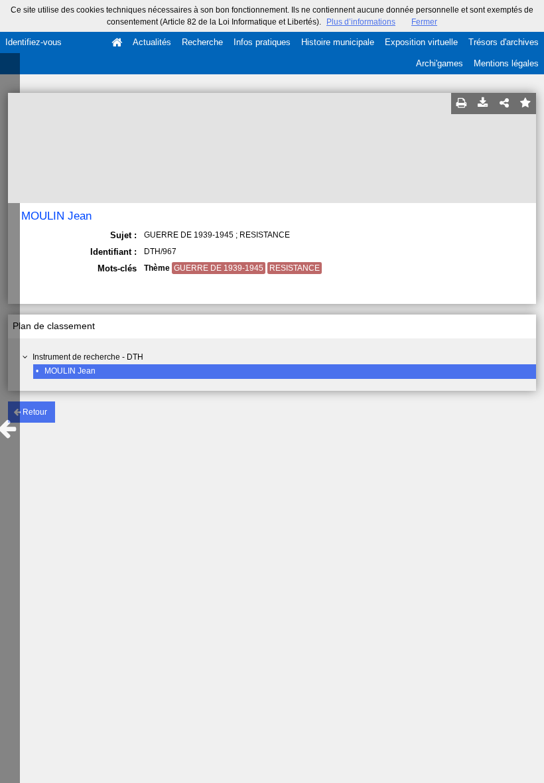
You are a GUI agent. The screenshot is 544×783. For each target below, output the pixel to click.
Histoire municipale (337, 42)
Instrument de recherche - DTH (88, 357)
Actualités (152, 42)
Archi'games (439, 63)
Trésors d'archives (503, 42)
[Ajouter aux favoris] (525, 103)
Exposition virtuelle (421, 42)
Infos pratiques (262, 42)
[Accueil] (116, 42)
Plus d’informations (360, 22)
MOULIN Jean (70, 371)
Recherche (202, 42)
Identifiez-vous (33, 42)
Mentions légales (506, 63)
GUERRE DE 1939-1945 (218, 268)
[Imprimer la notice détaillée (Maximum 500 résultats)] (461, 103)
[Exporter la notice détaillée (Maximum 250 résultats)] (483, 103)
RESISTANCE (294, 268)
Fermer (424, 22)
